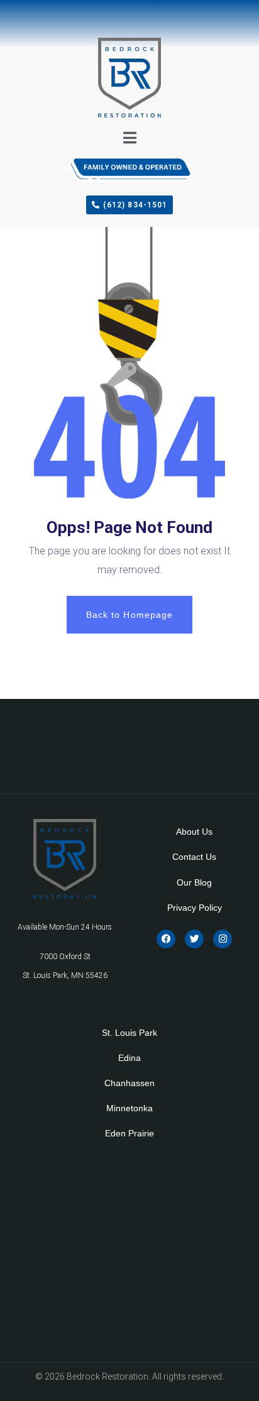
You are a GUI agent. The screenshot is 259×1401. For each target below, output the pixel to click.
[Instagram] (222, 939)
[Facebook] (166, 939)
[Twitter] (194, 939)
